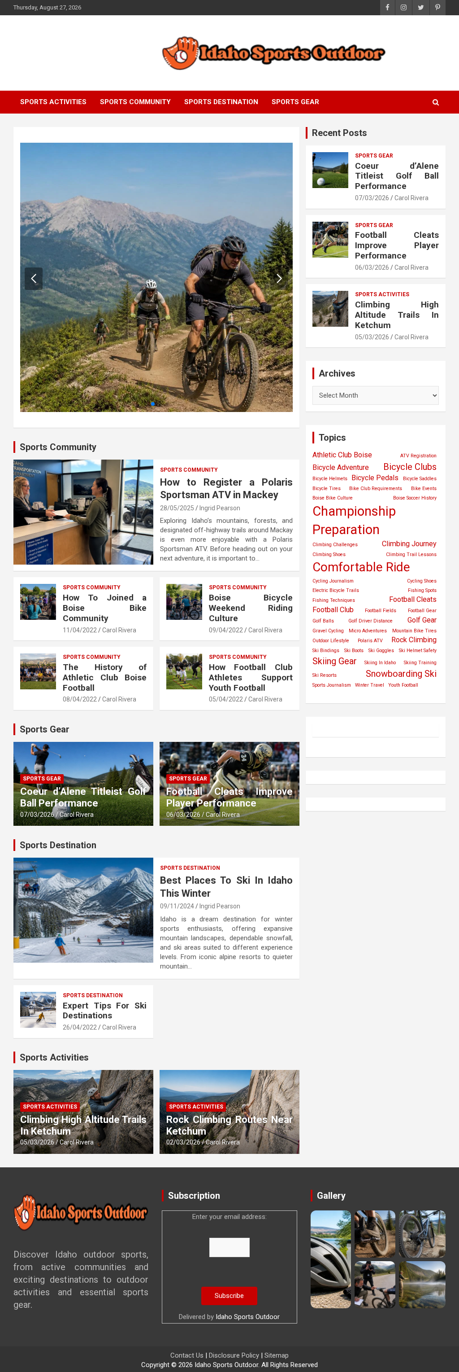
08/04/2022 (80, 699)
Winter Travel (369, 685)
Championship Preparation (354, 520)
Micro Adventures (368, 631)
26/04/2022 (80, 1027)
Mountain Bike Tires (414, 631)
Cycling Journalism (333, 581)
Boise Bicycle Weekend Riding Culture (251, 607)
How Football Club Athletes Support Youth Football (251, 677)
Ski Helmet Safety (418, 650)
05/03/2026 (37, 1142)
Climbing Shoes (329, 554)
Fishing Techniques (333, 600)
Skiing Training (420, 663)
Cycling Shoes (422, 581)
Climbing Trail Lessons (411, 554)
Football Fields (380, 611)
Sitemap (276, 1355)
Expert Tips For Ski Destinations (105, 1010)
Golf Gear (422, 620)
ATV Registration (418, 456)
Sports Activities (53, 102)
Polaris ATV (370, 641)
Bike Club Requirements (375, 488)
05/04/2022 (226, 699)
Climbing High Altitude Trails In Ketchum (397, 314)
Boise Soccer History (415, 498)
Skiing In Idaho (380, 663)
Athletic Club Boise (342, 455)
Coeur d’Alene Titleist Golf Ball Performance (83, 797)
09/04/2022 (226, 630)
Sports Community (135, 102)
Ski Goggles (381, 650)
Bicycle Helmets (329, 479)
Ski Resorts (324, 675)
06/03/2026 (183, 814)
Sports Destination (221, 102)
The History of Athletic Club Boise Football (105, 677)
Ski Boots (354, 650)
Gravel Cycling (328, 631)
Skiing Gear (334, 661)
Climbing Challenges (335, 545)
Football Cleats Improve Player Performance (229, 797)
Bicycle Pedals (374, 477)
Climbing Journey (409, 543)
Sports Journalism (331, 685)
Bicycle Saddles (420, 479)
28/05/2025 (177, 508)
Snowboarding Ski (401, 673)
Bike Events (424, 488)
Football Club (333, 609)
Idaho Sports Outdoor (248, 1317)
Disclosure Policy (234, 1355)
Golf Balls (323, 621)
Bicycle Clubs (410, 466)
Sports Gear (295, 102)
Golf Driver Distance (370, 621)
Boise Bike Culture (332, 498)
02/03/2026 (183, 1142)
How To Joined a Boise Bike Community (105, 607)
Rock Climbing (414, 640)
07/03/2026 (37, 814)
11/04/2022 (80, 630)
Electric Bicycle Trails (335, 590)
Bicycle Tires (326, 488)
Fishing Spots (422, 590)
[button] (279, 278)
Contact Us (187, 1355)
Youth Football (403, 685)
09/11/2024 (177, 906)
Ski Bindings (325, 650)
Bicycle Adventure (340, 467)
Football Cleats (413, 599)
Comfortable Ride (361, 567)
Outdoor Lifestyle (330, 641)
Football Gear (422, 611)
